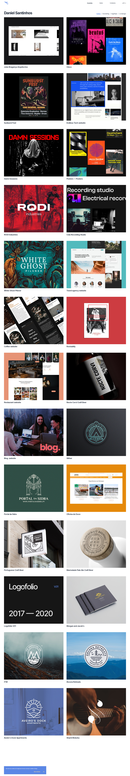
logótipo (114, 14)
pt (123, 3)
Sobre (101, 3)
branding (106, 14)
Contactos (112, 3)
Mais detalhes (37, 771)
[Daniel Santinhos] (6, 3)
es (125, 3)
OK (43, 771)
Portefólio (89, 3)
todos (98, 14)
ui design (122, 14)
